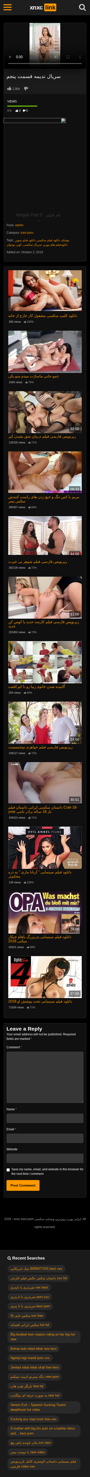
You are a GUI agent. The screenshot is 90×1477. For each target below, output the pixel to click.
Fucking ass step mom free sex (33, 1419)
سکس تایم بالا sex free (26, 1316)
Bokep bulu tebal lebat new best (33, 1349)
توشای (65, 240)
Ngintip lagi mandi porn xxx (30, 1358)
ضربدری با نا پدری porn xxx (29, 1297)
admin (19, 225)
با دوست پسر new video (27, 1452)
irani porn (27, 232)
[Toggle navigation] (7, 7)
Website (12, 1149)
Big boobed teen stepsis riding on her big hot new (42, 1337)
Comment (14, 1047)
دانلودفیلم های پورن (55, 244)
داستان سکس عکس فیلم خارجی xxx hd (38, 1278)
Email (11, 1129)
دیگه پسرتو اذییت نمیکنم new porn (34, 1377)
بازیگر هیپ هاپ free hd (26, 1386)
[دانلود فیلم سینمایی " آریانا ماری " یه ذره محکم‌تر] (45, 848)
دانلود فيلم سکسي (48, 240)
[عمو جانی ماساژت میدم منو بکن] (45, 352)
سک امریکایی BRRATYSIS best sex (36, 1269)
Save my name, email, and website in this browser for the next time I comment (48, 1172)
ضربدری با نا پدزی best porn (30, 1306)
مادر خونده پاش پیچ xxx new (30, 1443)
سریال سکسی (32, 244)
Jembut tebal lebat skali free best (34, 1367)
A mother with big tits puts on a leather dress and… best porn (42, 1431)
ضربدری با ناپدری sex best (29, 1287)
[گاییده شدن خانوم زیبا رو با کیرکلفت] (45, 662)
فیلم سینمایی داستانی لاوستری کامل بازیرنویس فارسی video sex (43, 1464)
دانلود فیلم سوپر (25, 240)
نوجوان (10, 244)
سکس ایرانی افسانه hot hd (29, 1325)
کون (19, 244)
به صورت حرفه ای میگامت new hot (35, 1395)
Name (11, 1109)
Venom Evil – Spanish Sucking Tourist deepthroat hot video (38, 1407)
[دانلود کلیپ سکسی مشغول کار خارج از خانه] (45, 291)
